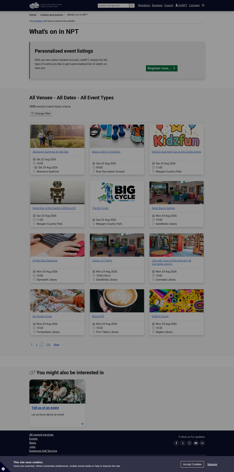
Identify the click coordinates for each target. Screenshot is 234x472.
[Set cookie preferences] (5, 466)
